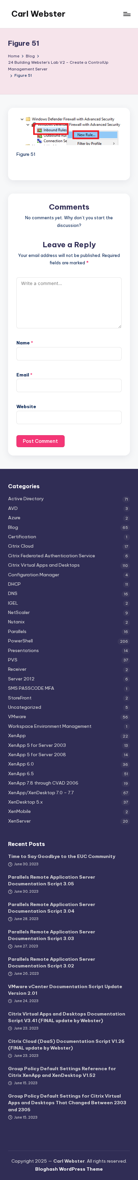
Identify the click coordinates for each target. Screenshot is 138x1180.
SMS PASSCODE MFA (31, 688)
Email (24, 375)
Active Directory (26, 499)
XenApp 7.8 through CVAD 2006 (43, 783)
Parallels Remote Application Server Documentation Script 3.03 (51, 935)
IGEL (13, 603)
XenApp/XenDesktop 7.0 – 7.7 (41, 793)
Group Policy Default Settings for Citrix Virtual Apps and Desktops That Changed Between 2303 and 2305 (67, 1103)
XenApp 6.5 (21, 774)
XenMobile (19, 811)
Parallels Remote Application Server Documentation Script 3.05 (51, 880)
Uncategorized (24, 707)
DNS (12, 593)
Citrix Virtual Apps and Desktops (44, 565)
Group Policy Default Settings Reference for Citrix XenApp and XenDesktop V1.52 (62, 1072)
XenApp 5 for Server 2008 (37, 755)
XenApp (17, 735)
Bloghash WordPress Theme (69, 1169)
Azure (14, 518)
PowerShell (20, 641)
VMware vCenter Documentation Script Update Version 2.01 (65, 989)
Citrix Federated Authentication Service (51, 556)
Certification (22, 537)
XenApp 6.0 (21, 764)
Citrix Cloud (20, 546)
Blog (13, 527)
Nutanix (16, 622)
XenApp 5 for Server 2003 (37, 745)
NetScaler (19, 612)
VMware (17, 716)
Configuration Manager (33, 575)
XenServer (19, 821)
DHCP (14, 584)
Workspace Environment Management (49, 726)
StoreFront (19, 698)
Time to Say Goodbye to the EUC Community (61, 856)
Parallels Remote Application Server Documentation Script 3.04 (51, 907)
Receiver (17, 669)
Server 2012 (21, 679)
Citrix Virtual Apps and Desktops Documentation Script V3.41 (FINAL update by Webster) (66, 1017)
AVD (13, 508)
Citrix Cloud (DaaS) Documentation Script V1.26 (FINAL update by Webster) (66, 1044)
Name (24, 343)
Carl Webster (38, 14)
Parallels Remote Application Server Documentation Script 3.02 (51, 962)
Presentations (23, 650)
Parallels (17, 631)
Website (26, 406)
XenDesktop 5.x (25, 802)
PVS (12, 660)
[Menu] (126, 14)
